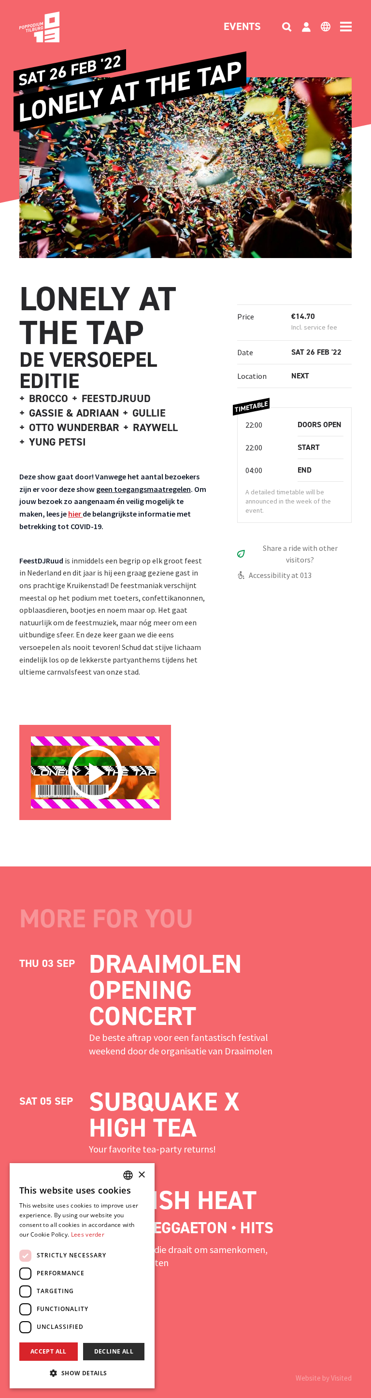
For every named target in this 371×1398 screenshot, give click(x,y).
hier (75, 514)
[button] (82, 1373)
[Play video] (95, 773)
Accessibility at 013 (280, 575)
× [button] (141, 1175)
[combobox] (128, 1175)
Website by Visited (324, 1378)
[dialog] (82, 1275)
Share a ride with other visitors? (300, 553)
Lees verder (87, 1234)
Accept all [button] (48, 1351)
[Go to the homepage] (54, 27)
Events (242, 27)
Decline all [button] (113, 1351)
